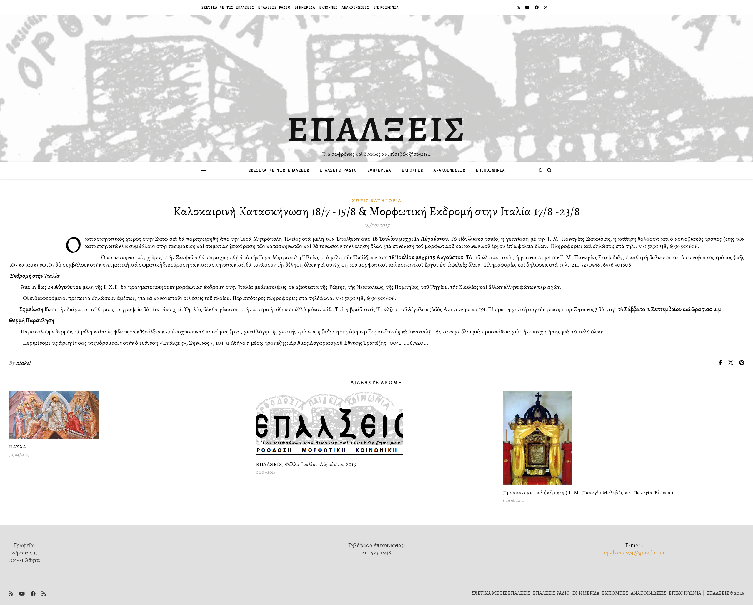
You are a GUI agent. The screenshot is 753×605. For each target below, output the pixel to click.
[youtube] (527, 7)
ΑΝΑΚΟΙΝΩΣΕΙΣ (355, 7)
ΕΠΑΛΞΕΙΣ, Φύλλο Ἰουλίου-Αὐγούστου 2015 (306, 464)
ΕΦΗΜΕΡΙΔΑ (305, 7)
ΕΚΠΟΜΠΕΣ (328, 7)
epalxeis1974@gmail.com (634, 553)
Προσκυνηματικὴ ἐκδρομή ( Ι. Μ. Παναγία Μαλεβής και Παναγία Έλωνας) (588, 492)
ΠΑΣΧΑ (17, 446)
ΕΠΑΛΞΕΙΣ (376, 129)
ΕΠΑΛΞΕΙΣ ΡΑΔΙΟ (274, 7)
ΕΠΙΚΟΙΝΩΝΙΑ (386, 7)
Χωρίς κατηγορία (377, 200)
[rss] (519, 7)
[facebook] (537, 7)
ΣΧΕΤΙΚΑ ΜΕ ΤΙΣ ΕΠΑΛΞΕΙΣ (227, 7)
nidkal (23, 362)
